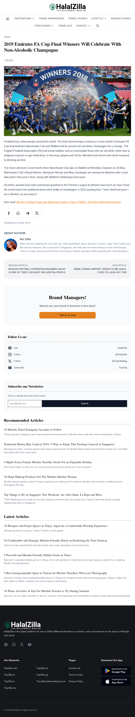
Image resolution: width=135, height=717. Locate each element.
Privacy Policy (76, 681)
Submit (84, 403)
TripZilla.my (10, 688)
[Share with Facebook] (9, 213)
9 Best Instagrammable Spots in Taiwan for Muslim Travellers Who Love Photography (55, 573)
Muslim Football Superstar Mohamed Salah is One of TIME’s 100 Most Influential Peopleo (68, 202)
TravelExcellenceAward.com (51, 681)
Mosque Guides (121, 18)
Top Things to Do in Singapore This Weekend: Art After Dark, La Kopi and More (53, 495)
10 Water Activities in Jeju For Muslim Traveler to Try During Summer (46, 591)
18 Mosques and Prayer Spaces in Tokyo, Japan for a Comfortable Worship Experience (55, 526)
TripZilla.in (9, 681)
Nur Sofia (25, 239)
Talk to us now (67, 315)
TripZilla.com (10, 668)
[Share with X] (36, 213)
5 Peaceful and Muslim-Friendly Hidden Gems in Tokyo (37, 555)
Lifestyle (97, 18)
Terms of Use (76, 674)
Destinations (22, 18)
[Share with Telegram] (27, 213)
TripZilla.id (9, 674)
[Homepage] (8, 19)
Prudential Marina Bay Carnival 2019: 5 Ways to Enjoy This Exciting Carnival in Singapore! (59, 444)
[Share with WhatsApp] (18, 213)
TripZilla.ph (42, 668)
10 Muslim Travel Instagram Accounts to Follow (33, 429)
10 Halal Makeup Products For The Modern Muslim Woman (40, 477)
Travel (7, 37)
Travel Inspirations (51, 18)
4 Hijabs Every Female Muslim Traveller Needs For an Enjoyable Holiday (48, 462)
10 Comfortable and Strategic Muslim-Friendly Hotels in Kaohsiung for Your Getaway (55, 540)
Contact (81, 25)
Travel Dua (65, 25)
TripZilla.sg (42, 674)
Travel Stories (77, 18)
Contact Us (74, 668)
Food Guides (42, 25)
